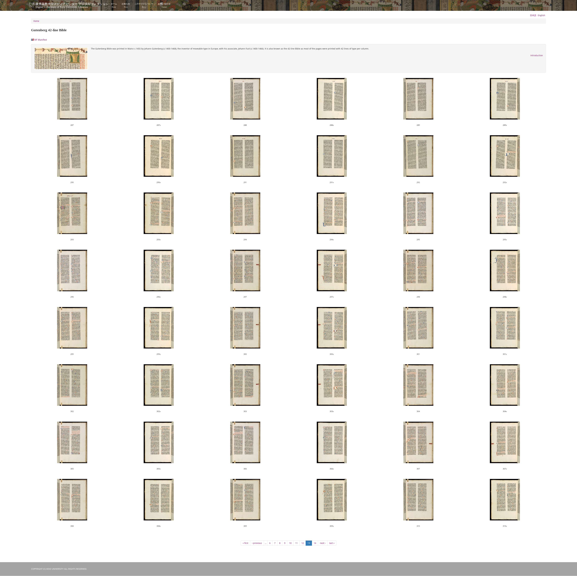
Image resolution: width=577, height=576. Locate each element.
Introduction (536, 55)
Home (36, 21)
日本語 (533, 15)
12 (303, 543)
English (541, 15)
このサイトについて (143, 5)
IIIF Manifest (40, 39)
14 (316, 543)
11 (297, 543)
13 (310, 544)
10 (291, 543)
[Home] (34, 5)
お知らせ (126, 5)
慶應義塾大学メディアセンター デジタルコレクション (72, 5)
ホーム (114, 5)
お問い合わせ (164, 5)
